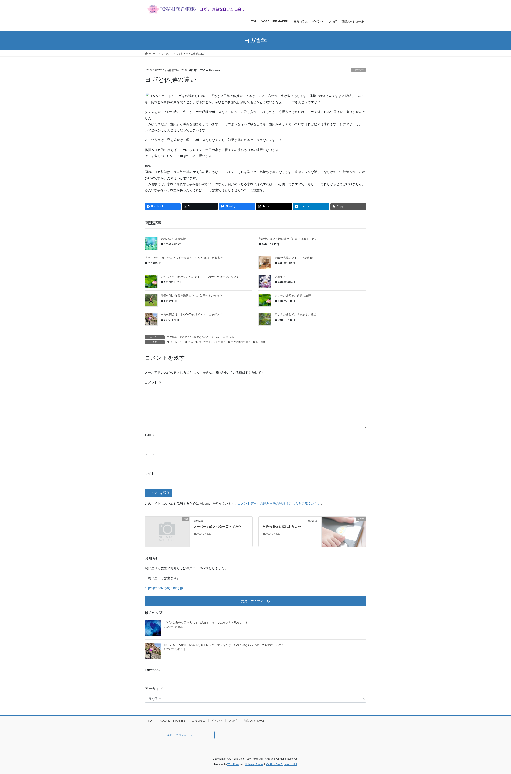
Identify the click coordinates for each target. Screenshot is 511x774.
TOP (150, 720)
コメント (153, 382)
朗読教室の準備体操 (173, 238)
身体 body (228, 337)
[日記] (167, 530)
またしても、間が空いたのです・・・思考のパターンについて (200, 276)
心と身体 (260, 342)
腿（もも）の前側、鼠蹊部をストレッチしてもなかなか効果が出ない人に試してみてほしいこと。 (225, 645)
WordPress (233, 764)
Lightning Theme (254, 764)
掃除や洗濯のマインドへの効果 (294, 257)
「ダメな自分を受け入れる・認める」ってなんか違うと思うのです (206, 622)
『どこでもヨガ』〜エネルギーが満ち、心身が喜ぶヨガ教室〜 (184, 257)
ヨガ (190, 342)
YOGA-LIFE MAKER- (172, 720)
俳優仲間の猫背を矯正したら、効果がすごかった (191, 295)
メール (151, 454)
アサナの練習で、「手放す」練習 (295, 314)
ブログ (232, 720)
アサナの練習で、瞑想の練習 (292, 295)
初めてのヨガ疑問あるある (194, 337)
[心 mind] (344, 531)
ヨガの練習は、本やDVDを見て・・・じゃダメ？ (191, 314)
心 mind (216, 337)
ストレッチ (176, 342)
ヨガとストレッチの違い (212, 342)
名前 (150, 435)
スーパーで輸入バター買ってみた (217, 526)
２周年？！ (281, 276)
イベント (217, 720)
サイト (149, 473)
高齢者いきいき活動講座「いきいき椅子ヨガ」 (287, 238)
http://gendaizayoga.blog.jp (164, 588)
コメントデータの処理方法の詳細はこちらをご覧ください (279, 503)
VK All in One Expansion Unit (281, 764)
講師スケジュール (254, 720)
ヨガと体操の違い (240, 342)
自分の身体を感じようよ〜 (281, 526)
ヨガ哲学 (358, 69)
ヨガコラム (199, 720)
